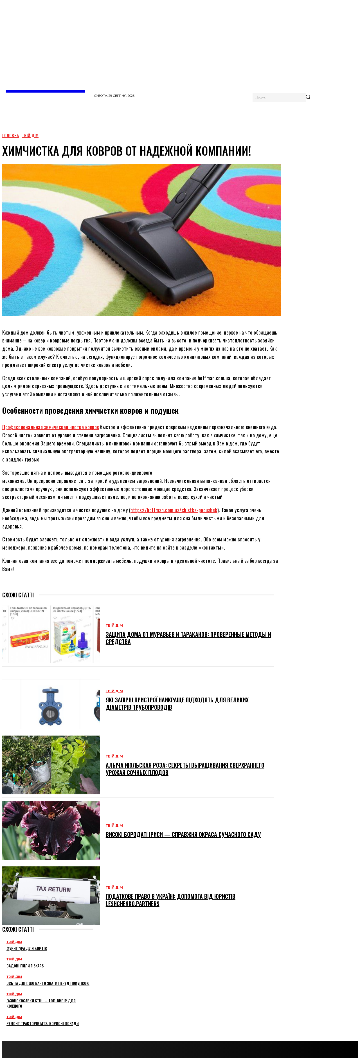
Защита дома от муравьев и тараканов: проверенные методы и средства (188, 638)
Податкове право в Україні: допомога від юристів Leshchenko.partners (170, 900)
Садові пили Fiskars (25, 966)
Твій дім (30, 135)
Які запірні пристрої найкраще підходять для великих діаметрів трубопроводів (177, 703)
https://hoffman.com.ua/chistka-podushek (173, 510)
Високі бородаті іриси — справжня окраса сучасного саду (183, 834)
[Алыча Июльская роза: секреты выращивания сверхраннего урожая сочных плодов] (51, 765)
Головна (10, 135)
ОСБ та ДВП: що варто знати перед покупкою (47, 983)
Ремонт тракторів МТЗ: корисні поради (42, 1023)
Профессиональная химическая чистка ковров (50, 427)
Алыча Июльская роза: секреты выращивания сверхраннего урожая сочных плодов (185, 769)
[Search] (308, 97)
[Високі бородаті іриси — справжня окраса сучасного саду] (51, 830)
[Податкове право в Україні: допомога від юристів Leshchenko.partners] (51, 895)
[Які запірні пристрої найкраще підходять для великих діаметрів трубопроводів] (51, 699)
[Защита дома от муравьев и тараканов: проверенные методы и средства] (51, 634)
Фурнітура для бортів (26, 948)
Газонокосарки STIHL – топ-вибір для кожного (41, 1003)
